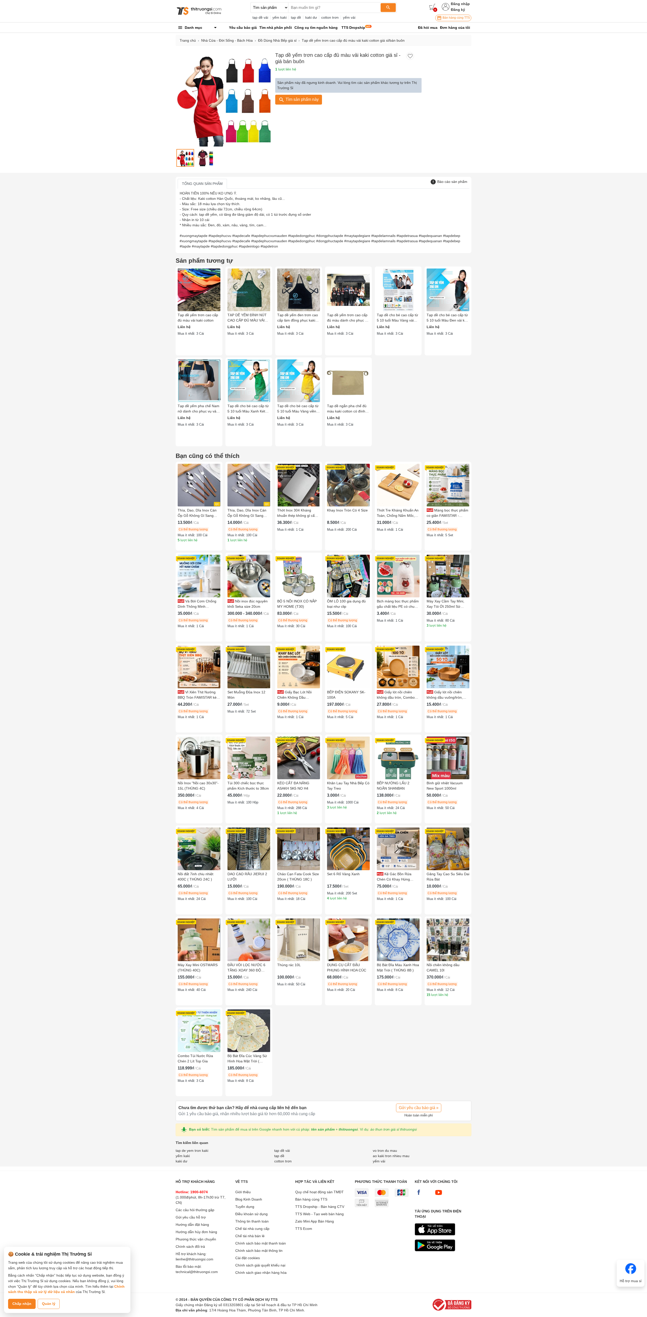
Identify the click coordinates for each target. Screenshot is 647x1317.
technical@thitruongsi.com (197, 1272)
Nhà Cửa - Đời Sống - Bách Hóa (227, 40)
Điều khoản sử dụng (251, 1214)
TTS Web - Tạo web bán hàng (319, 1214)
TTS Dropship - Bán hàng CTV (319, 1207)
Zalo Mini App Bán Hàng (314, 1221)
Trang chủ (188, 40)
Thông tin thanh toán (252, 1221)
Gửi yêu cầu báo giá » (418, 1108)
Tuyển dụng (244, 1207)
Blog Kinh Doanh (248, 1199)
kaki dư (311, 17)
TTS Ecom (303, 1229)
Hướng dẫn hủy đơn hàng (196, 1232)
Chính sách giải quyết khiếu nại (260, 1265)
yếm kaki (279, 17)
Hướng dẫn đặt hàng (192, 1225)
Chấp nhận (21, 1304)
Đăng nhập (460, 4)
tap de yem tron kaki (192, 1151)
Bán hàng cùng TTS (456, 17)
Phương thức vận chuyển (196, 1239)
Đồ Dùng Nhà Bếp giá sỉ (277, 40)
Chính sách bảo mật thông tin (259, 1251)
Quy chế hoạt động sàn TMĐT (319, 1192)
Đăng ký (458, 10)
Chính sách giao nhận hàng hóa (261, 1273)
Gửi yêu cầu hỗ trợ (191, 1217)
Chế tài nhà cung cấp (252, 1229)
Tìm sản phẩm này (302, 99)
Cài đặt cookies (247, 1258)
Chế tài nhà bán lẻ (250, 1236)
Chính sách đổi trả (190, 1247)
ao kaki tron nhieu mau (391, 1156)
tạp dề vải (260, 17)
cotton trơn (330, 17)
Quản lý (48, 1304)
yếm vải (349, 17)
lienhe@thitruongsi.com (194, 1259)
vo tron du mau (385, 1151)
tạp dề (296, 17)
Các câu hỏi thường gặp (195, 1210)
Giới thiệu (243, 1192)
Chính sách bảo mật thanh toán (260, 1243)
